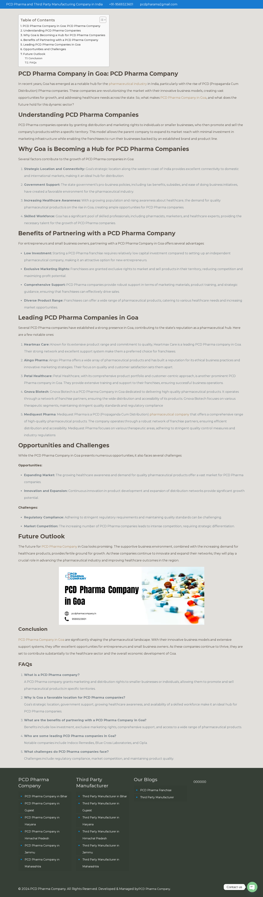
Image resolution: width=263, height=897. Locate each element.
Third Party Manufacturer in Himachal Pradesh (100, 835)
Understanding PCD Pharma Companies (52, 30)
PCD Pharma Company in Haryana (42, 821)
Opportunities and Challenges (44, 49)
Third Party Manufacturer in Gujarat (100, 807)
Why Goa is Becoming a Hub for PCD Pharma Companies (64, 35)
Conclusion (35, 58)
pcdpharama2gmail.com (158, 4)
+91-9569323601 (121, 4)
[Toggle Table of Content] (101, 20)
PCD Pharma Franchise (156, 790)
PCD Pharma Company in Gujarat (42, 807)
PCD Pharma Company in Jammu (42, 849)
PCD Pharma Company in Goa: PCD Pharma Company (61, 26)
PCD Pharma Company (60, 546)
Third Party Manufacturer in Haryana (100, 821)
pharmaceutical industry (128, 84)
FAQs (33, 62)
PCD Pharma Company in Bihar (46, 796)
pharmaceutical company (169, 414)
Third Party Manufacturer (157, 797)
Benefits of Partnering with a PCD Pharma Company (60, 40)
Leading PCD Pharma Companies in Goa (51, 44)
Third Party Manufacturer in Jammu (100, 849)
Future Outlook (34, 54)
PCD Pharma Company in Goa (183, 97)
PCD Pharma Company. (154, 889)
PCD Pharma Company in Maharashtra (42, 863)
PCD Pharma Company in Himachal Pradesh (42, 835)
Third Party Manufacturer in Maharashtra (100, 863)
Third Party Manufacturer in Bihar (104, 796)
